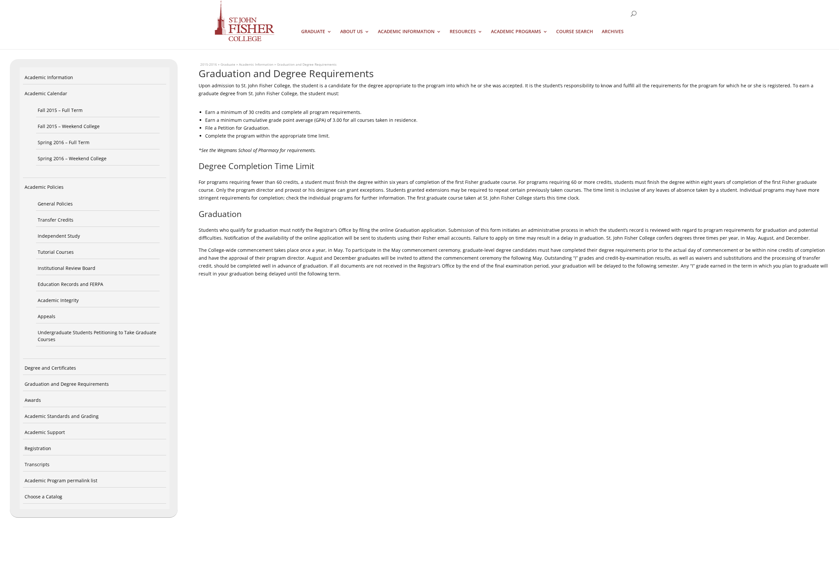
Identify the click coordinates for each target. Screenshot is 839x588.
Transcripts (37, 464)
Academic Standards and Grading (62, 416)
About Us (351, 31)
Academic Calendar (46, 93)
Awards (33, 400)
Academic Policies (44, 187)
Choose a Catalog (43, 496)
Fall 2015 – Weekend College (69, 126)
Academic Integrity (58, 300)
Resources (463, 31)
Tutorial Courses (56, 252)
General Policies (55, 204)
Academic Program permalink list (61, 480)
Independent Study (59, 236)
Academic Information (406, 31)
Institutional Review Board (66, 268)
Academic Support (45, 432)
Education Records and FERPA (70, 284)
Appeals (46, 316)
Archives (613, 31)
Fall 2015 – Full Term (60, 110)
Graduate (313, 31)
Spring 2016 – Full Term (63, 142)
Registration (38, 448)
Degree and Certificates (50, 368)
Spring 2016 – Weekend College (72, 158)
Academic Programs (516, 31)
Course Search (574, 31)
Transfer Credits (55, 220)
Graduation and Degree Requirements (67, 384)
